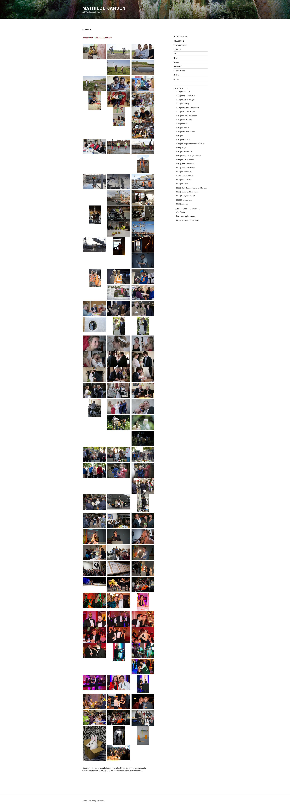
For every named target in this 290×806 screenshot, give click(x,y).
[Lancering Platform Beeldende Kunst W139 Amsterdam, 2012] (94, 536)
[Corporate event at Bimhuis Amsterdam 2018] (118, 701)
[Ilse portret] (94, 343)
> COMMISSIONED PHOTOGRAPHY (187, 209)
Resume (177, 62)
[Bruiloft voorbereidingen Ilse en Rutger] (143, 343)
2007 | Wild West (182, 184)
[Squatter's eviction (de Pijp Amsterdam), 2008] (143, 486)
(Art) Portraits (181, 212)
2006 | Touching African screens (187, 192)
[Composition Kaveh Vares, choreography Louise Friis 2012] (118, 584)
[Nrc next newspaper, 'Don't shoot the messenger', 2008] (143, 503)
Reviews (177, 75)
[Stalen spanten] (143, 229)
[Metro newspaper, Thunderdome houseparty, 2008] (143, 584)
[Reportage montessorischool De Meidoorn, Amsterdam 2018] (118, 83)
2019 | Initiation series (184, 119)
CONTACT (177, 49)
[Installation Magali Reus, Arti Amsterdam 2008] (143, 735)
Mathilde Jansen (104, 8)
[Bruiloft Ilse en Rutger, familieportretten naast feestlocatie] (118, 406)
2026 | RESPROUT (183, 91)
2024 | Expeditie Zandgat (185, 99)
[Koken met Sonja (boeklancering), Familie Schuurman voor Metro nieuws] (143, 520)
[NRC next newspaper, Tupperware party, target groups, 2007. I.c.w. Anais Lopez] (118, 520)
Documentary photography (185, 216)
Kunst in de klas (179, 70)
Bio (175, 53)
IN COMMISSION (180, 45)
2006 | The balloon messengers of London (191, 188)
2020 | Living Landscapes (185, 111)
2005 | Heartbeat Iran (184, 200)
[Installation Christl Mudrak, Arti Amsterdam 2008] (94, 743)
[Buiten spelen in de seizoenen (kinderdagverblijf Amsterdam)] (118, 470)
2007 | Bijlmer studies (184, 180)
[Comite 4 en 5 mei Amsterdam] (94, 454)
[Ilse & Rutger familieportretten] (143, 406)
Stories (176, 79)
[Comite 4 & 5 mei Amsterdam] (94, 470)
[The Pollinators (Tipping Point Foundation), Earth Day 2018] (94, 51)
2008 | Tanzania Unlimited (185, 168)
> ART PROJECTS (180, 88)
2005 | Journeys (182, 204)
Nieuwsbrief (178, 66)
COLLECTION (179, 41)
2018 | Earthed (181, 123)
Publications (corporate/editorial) (187, 220)
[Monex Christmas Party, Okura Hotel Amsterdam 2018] (94, 600)
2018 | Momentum (182, 127)
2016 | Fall (180, 136)
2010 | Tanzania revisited (185, 164)
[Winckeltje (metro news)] (94, 717)
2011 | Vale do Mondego (185, 160)
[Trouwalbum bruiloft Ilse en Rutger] (94, 324)
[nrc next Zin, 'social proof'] (94, 520)
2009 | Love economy (184, 172)
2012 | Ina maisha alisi (184, 152)
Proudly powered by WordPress (93, 801)
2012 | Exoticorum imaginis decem (188, 156)
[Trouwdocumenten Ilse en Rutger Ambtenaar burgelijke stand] (118, 374)
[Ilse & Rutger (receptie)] (94, 408)
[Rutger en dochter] (143, 374)
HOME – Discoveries (181, 37)
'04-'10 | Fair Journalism (185, 176)
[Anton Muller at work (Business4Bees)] (118, 422)
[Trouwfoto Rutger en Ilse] (118, 326)
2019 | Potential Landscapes (186, 115)
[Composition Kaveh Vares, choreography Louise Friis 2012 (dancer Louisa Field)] (94, 581)
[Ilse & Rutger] (118, 343)
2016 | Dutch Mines (183, 140)
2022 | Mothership (182, 103)
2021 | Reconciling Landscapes (187, 107)
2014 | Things (181, 148)
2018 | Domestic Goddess (185, 131)
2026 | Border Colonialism (185, 95)
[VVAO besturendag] (143, 292)
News (176, 58)
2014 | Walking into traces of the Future (190, 143)
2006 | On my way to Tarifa (186, 196)
